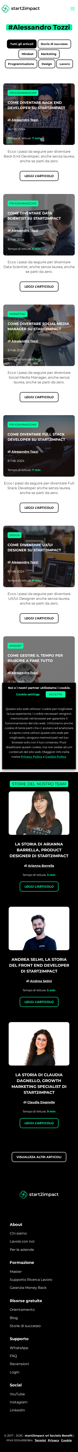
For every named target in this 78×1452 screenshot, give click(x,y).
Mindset (28, 54)
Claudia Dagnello (41, 1102)
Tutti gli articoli (21, 44)
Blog (14, 1318)
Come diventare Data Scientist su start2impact (34, 215)
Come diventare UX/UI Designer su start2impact (34, 547)
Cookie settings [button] (28, 694)
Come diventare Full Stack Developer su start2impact (36, 437)
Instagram (19, 1402)
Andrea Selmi (41, 981)
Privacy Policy (31, 756)
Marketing (48, 54)
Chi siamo (18, 1233)
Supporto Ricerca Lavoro (31, 1280)
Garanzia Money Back (28, 1288)
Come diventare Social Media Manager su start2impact (38, 326)
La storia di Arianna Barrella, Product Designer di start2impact (39, 850)
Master (16, 1272)
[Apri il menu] (72, 8)
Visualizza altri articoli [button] (39, 1157)
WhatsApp (19, 1348)
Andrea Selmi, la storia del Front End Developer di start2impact (39, 965)
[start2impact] (39, 1195)
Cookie (66, 1440)
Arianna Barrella (41, 866)
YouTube (17, 1394)
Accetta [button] (55, 694)
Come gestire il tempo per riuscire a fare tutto (35, 658)
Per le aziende (22, 1250)
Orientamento (22, 1310)
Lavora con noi (22, 1241)
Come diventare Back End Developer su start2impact (36, 105)
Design (47, 64)
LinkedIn (17, 1410)
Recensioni (19, 1364)
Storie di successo (54, 44)
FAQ (13, 1356)
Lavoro (65, 64)
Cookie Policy (55, 756)
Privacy (53, 1440)
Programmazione (21, 64)
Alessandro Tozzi (24, 120)
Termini (40, 1440)
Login (15, 1372)
